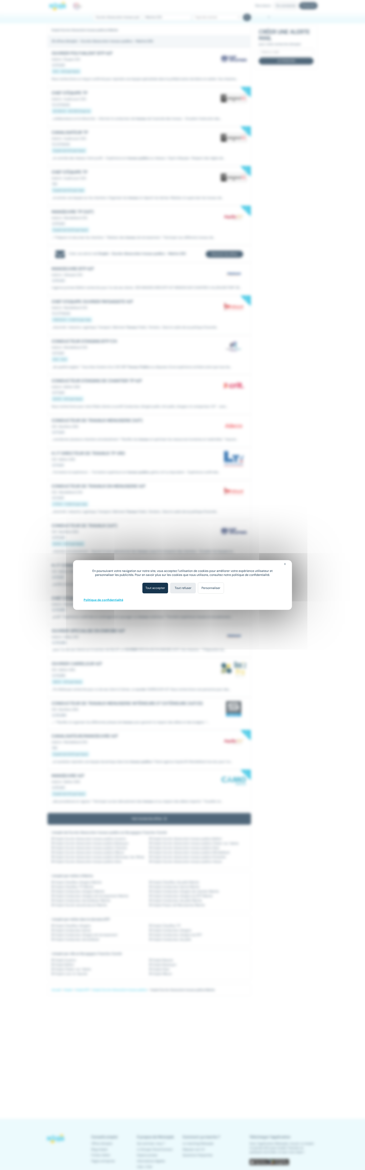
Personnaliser (211, 588)
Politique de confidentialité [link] (103, 600)
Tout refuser (183, 588)
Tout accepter (155, 588)
